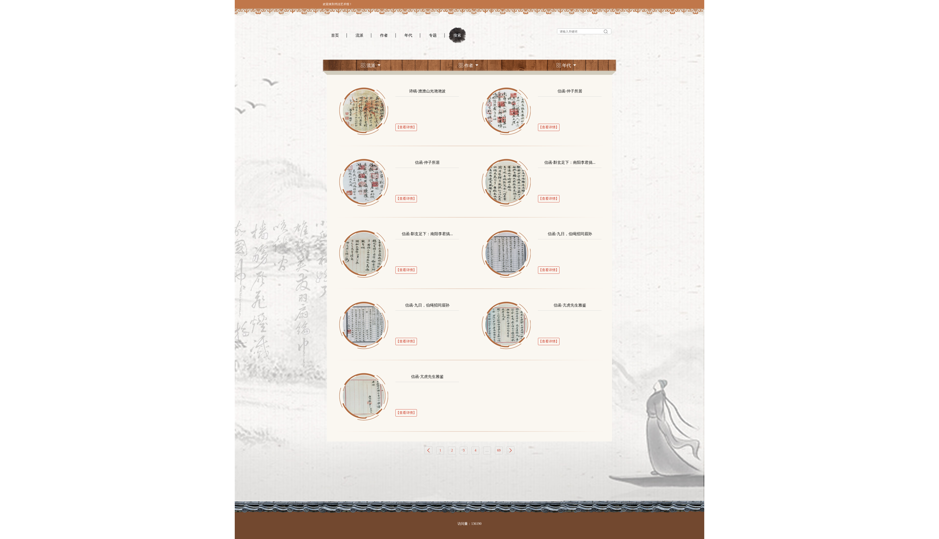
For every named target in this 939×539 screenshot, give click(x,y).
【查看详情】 (406, 127)
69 (499, 450)
